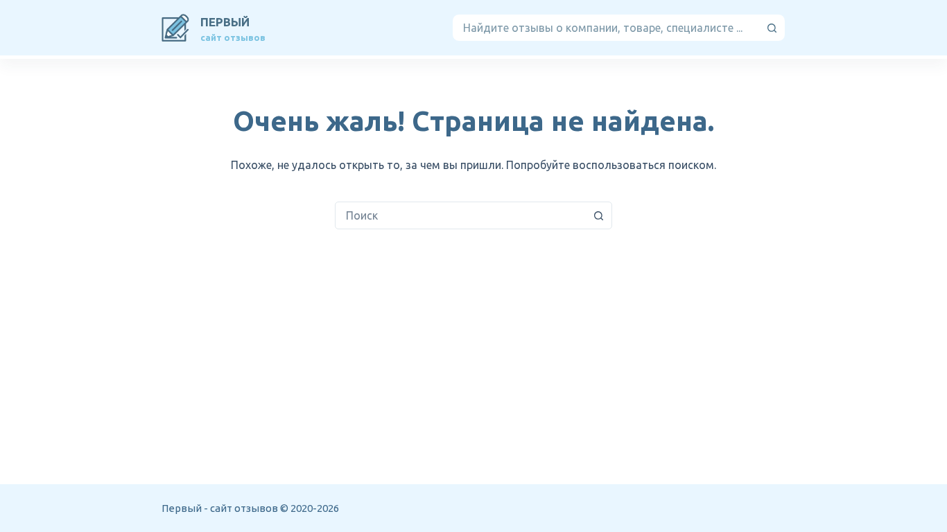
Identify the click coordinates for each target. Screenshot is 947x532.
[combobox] (605, 28)
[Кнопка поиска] (771, 28)
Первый (225, 21)
